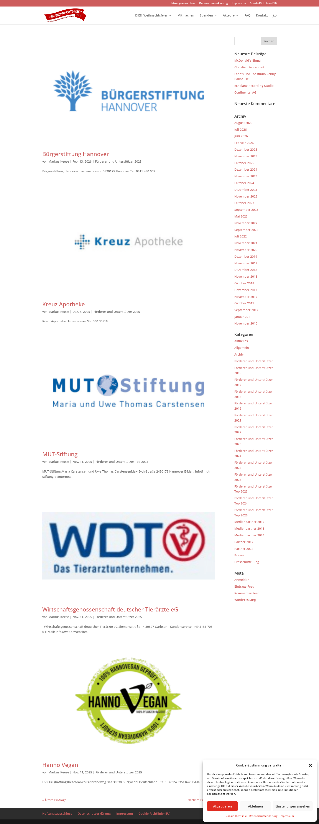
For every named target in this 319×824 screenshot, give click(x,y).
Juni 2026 (241, 136)
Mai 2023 (241, 216)
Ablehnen (255, 806)
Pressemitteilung (246, 562)
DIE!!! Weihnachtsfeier (151, 15)
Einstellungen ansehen (292, 806)
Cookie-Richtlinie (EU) (263, 3)
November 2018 (245, 276)
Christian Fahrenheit (249, 67)
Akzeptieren (222, 806)
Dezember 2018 (245, 270)
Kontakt (262, 15)
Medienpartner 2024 (249, 535)
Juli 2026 (240, 129)
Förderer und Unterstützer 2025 (118, 161)
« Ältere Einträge (54, 800)
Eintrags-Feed (244, 586)
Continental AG (245, 92)
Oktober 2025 (244, 163)
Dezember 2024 (245, 169)
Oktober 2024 (244, 183)
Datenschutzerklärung (263, 816)
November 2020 (245, 250)
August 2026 (243, 123)
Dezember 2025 (245, 149)
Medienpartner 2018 (249, 528)
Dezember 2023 (245, 190)
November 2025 (245, 156)
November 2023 (245, 196)
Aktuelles (241, 341)
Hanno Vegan (60, 765)
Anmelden (241, 580)
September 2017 (246, 310)
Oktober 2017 (244, 303)
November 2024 (245, 176)
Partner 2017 (243, 542)
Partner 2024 (243, 549)
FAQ (247, 15)
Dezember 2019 (245, 256)
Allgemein (241, 348)
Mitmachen (186, 15)
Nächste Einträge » (201, 800)
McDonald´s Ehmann (249, 60)
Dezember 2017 (245, 290)
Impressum (287, 816)
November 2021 (245, 243)
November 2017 (245, 297)
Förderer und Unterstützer (253, 361)
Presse (239, 555)
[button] (310, 765)
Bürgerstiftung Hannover (75, 154)
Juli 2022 (240, 236)
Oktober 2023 (244, 203)
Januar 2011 (243, 317)
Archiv (238, 354)
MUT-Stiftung (59, 454)
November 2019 (245, 263)
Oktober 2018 (244, 283)
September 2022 (246, 230)
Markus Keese (58, 161)
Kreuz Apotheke (63, 304)
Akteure (229, 15)
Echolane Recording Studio (253, 86)
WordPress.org (245, 600)
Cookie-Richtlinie (236, 816)
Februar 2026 (244, 143)
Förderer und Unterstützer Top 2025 (121, 462)
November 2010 (245, 323)
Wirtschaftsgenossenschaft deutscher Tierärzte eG (110, 609)
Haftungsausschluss (182, 3)
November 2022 (245, 223)
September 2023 (246, 210)
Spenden (206, 15)
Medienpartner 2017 (249, 522)
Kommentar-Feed (247, 593)
